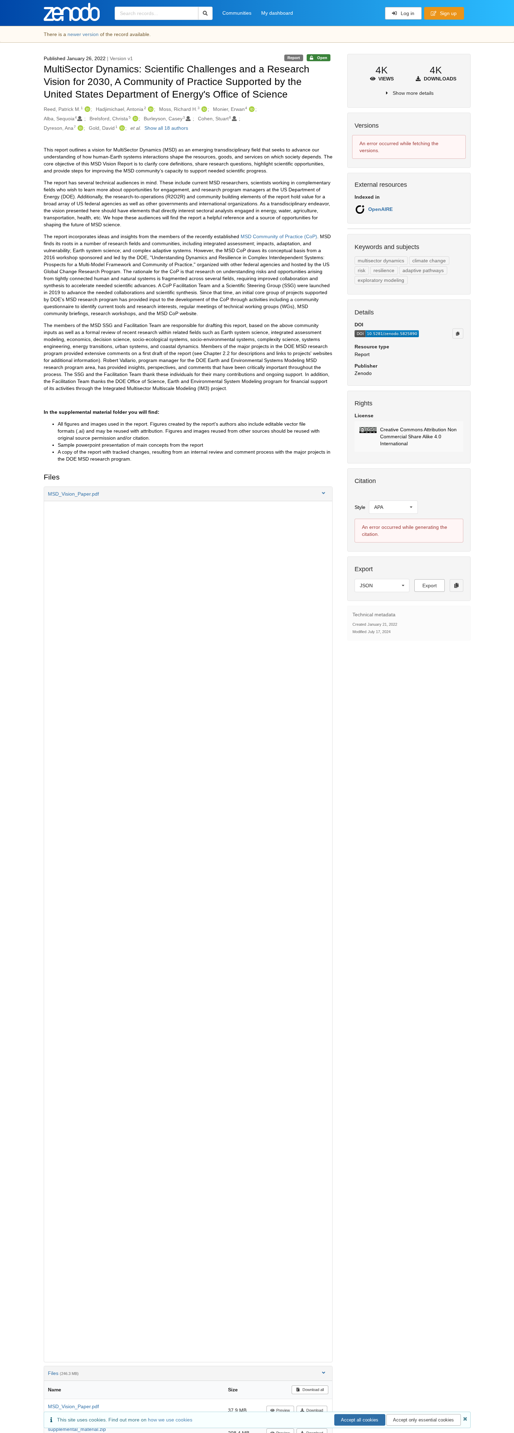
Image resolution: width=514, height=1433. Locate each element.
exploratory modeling (381, 280)
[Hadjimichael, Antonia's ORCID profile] (150, 109)
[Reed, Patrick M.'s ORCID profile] (86, 109)
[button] (188, 494)
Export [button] (429, 585)
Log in (406, 13)
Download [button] (314, 1410)
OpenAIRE (380, 209)
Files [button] (63, 1373)
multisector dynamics (381, 260)
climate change (429, 260)
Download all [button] (312, 1390)
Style (360, 507)
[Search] (205, 13)
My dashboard (277, 13)
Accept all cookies (359, 1420)
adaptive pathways (423, 270)
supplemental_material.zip (77, 1429)
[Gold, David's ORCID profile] (121, 128)
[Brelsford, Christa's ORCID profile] (134, 118)
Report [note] (293, 58)
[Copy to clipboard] (457, 333)
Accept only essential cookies (423, 1420)
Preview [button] (283, 1410)
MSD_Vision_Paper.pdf (73, 1406)
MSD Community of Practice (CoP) (279, 236)
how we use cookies (170, 1420)
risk (361, 270)
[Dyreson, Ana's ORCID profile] (79, 128)
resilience (383, 270)
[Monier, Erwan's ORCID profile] (251, 109)
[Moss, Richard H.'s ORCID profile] (203, 109)
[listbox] (393, 507)
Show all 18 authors (166, 128)
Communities (236, 13)
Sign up (447, 13)
